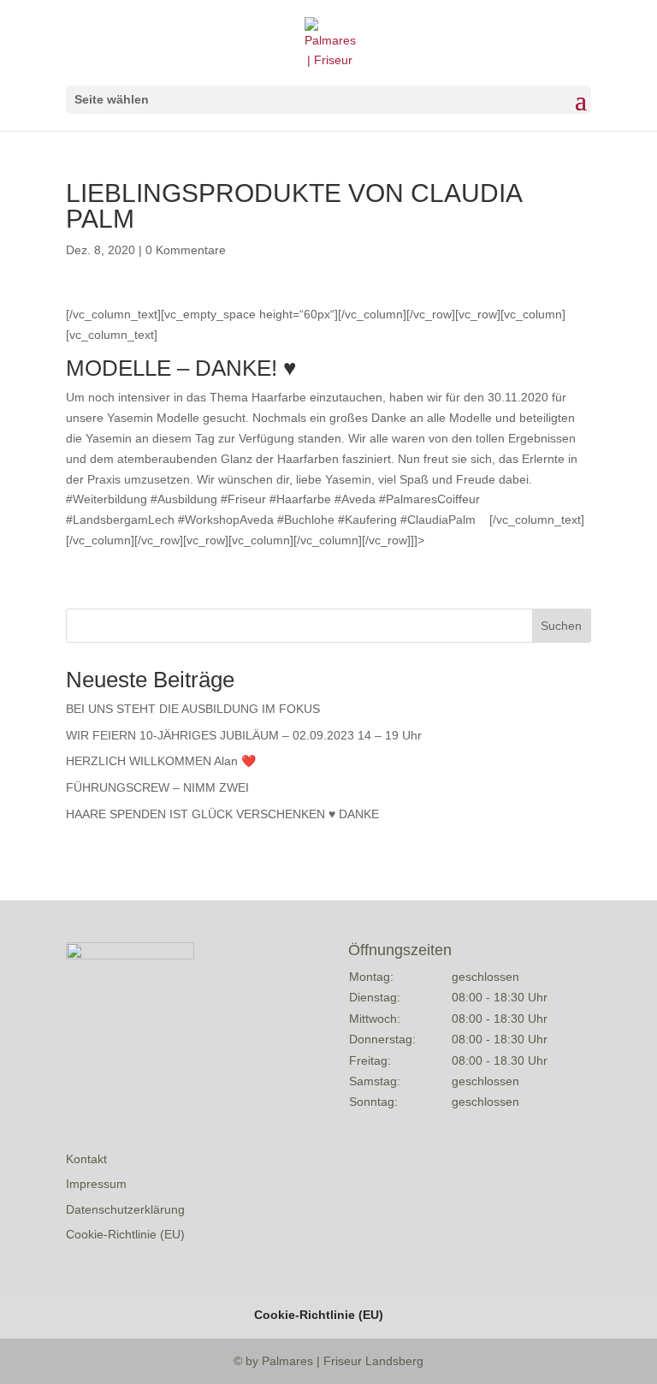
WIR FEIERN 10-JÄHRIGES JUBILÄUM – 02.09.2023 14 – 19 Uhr (244, 735)
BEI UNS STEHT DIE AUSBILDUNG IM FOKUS (193, 709)
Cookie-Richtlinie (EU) (125, 1234)
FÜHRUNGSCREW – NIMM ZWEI (157, 787)
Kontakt (86, 1159)
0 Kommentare (185, 250)
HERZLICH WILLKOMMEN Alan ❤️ (161, 761)
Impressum (96, 1184)
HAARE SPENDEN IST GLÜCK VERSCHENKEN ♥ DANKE (222, 814)
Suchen (561, 626)
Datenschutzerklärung (125, 1209)
